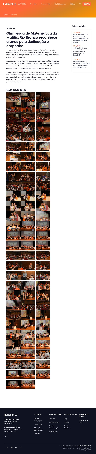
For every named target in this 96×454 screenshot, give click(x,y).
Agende (87, 4)
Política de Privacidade (84, 445)
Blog (65, 419)
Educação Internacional (38, 429)
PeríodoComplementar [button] (60, 4)
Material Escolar (54, 422)
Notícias (66, 422)
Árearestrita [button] (72, 4)
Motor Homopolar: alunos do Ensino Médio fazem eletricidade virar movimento (81, 64)
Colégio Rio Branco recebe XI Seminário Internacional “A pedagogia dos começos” (80, 52)
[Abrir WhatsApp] (91, 449)
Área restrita (53, 432)
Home (6, 15)
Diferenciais (38, 424)
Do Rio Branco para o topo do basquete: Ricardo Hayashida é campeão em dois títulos (81, 38)
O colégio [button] (33, 4)
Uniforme (52, 419)
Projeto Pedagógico (38, 420)
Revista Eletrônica (67, 427)
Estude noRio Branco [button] (22, 4)
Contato (37, 434)
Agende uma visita (83, 421)
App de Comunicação (54, 427)
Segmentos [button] (45, 4)
